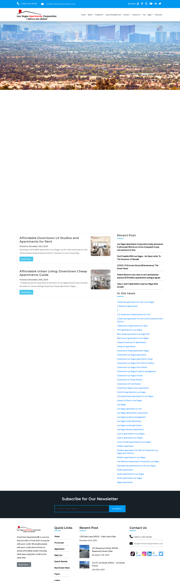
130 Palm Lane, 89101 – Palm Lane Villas (97, 536)
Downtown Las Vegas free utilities (132, 367)
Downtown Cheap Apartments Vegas (133, 350)
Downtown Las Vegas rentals (130, 375)
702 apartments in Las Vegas (129, 330)
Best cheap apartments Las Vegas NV (133, 334)
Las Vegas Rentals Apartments (130, 429)
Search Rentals (60, 561)
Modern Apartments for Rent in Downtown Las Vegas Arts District (137, 451)
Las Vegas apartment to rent (129, 408)
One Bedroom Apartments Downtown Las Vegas (138, 461)
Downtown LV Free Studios (129, 384)
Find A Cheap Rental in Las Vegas (131, 392)
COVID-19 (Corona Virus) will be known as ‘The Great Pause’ (137, 267)
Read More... (23, 564)
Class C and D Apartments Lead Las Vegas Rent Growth (137, 285)
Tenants (126, 15)
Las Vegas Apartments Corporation (132, 413)
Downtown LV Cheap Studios (129, 379)
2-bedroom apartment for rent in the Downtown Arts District (140, 320)
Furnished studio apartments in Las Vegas (135, 396)
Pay (144, 15)
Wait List (58, 555)
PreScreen (158, 15)
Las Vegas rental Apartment (129, 421)
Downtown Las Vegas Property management (136, 371)
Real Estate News (62, 568)
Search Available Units (113, 15)
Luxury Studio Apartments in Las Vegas (134, 442)
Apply (149, 15)
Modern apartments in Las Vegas (131, 457)
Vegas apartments (125, 482)
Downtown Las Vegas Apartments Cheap (135, 359)
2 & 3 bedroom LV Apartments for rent (133, 314)
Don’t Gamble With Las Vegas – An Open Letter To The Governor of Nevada (139, 257)
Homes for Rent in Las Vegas (129, 400)
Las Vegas (121, 404)
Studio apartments (125, 469)
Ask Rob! (132, 4)
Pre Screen (59, 542)
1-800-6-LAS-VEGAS (29, 4)
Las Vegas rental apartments (129, 425)
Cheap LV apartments (126, 346)
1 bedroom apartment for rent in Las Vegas (135, 302)
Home (83, 15)
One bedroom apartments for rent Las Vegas (136, 465)
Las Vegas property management (131, 417)
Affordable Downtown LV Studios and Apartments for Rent (49, 239)
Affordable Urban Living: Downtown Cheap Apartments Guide (53, 273)
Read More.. (26, 259)
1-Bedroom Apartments (127, 306)
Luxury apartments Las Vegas (130, 437)
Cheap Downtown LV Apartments (131, 342)
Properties (99, 15)
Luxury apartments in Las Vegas (131, 433)
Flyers (57, 574)
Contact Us (136, 15)
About (90, 15)
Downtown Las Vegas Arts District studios (135, 363)
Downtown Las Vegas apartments (131, 354)
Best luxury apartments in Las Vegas (133, 338)
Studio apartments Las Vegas (129, 478)
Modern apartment (125, 446)
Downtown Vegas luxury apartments (133, 388)
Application (59, 549)
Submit (117, 508)
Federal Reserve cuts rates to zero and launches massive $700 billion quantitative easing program (138, 276)
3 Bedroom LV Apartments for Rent (132, 325)
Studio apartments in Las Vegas (130, 474)
